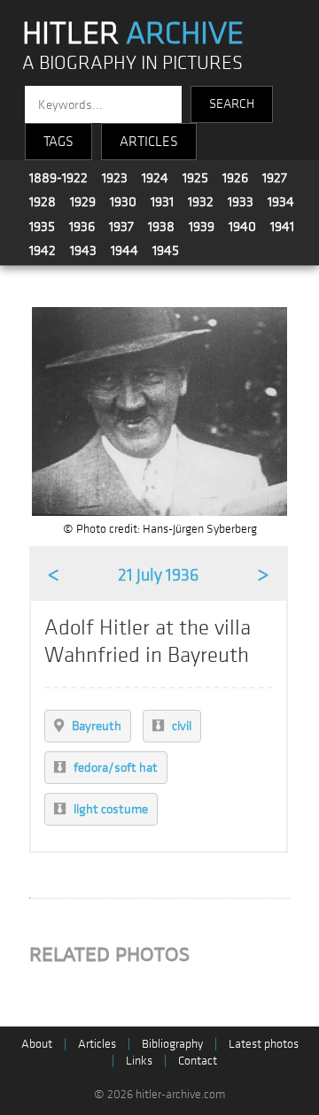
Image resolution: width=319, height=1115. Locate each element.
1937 (121, 226)
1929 (83, 202)
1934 (281, 202)
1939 (201, 226)
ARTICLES (149, 141)
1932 (201, 202)
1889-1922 (58, 178)
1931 (162, 202)
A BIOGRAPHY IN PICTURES (132, 63)
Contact (197, 1060)
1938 (161, 226)
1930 (123, 202)
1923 (115, 178)
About (36, 1043)
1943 (83, 250)
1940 (242, 226)
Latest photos (264, 1043)
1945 (165, 250)
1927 (274, 178)
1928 (42, 202)
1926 (235, 178)
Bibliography (172, 1043)
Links (139, 1060)
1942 (42, 250)
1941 (282, 226)
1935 (42, 226)
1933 (240, 202)
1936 (82, 226)
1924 (155, 178)
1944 (124, 250)
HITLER (133, 33)
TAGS (58, 141)
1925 (195, 178)
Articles (97, 1043)
